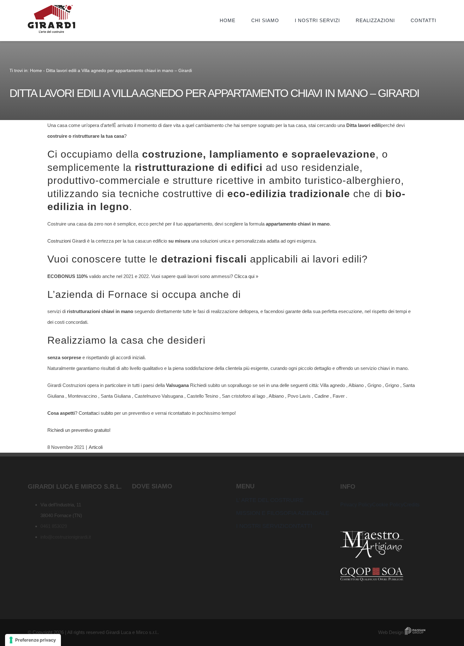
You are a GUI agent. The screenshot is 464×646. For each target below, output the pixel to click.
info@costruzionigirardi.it (65, 537)
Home (36, 70)
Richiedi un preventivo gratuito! (78, 430)
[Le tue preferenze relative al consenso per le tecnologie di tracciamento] (33, 640)
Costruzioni (59, 241)
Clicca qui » (246, 276)
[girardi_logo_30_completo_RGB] (51, 7)
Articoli (96, 447)
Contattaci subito (96, 413)
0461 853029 (53, 526)
